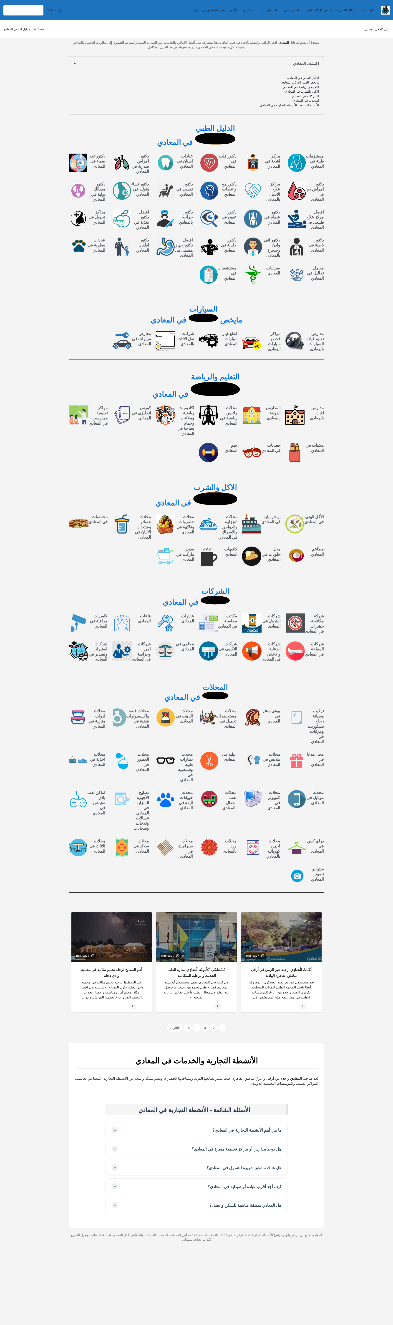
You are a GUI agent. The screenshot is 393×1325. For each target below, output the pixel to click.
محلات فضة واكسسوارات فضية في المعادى (137, 718)
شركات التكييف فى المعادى (228, 648)
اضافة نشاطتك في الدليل (23, 10)
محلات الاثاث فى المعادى (97, 846)
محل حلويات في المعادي (271, 554)
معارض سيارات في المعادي (141, 338)
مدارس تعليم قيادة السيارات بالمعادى (315, 341)
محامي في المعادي (185, 646)
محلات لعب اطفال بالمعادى (230, 800)
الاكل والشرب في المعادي (302, 91)
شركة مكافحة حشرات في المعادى (314, 623)
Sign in (51, 10)
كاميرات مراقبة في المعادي (98, 620)
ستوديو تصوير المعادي (317, 874)
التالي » (175, 1028)
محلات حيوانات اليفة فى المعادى (186, 800)
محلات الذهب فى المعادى (184, 715)
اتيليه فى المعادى (229, 757)
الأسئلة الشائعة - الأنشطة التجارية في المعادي (289, 105)
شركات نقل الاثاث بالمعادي (185, 338)
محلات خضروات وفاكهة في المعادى (185, 524)
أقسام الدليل (292, 10)
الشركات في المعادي (305, 96)
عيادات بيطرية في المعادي (96, 245)
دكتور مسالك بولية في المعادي (98, 192)
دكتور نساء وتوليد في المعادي (140, 189)
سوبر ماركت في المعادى (185, 554)
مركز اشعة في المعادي (272, 161)
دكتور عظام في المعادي (272, 217)
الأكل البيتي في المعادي (314, 519)
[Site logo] (385, 10)
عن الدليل (249, 10)
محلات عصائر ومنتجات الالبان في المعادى (143, 527)
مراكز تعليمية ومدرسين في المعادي (98, 415)
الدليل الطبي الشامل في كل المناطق (331, 10)
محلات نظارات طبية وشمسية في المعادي (185, 767)
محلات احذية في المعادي (97, 759)
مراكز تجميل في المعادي (96, 217)
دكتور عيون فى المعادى (229, 217)
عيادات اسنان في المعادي (185, 161)
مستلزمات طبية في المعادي (315, 161)
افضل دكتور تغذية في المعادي (141, 220)
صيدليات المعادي (273, 271)
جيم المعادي (231, 448)
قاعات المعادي (144, 618)
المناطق (271, 10)
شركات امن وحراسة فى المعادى (141, 651)
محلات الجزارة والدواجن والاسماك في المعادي (227, 527)
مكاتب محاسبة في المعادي (227, 620)
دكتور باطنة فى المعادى (316, 245)
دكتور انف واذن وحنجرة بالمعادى (272, 248)
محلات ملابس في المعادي (271, 759)
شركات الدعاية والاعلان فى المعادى (271, 651)
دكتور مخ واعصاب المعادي (229, 189)
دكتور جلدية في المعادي (229, 245)
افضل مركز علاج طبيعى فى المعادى (315, 220)
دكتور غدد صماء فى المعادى (97, 161)
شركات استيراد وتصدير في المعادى (98, 651)
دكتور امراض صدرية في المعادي (140, 164)
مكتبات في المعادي (315, 448)
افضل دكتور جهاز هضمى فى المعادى (184, 248)
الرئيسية (367, 10)
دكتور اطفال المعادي (142, 245)
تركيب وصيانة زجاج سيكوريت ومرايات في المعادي (316, 726)
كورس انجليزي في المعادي (141, 412)
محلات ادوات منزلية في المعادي (97, 718)
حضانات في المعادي (271, 448)
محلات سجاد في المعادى (141, 846)
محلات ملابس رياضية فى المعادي (228, 415)
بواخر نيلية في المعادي (271, 519)
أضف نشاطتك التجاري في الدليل (215, 10)
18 (188, 1028)
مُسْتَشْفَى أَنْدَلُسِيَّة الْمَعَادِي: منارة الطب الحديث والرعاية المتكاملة (196, 973)
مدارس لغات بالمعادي (317, 412)
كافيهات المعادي (230, 552)
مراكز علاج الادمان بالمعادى (273, 192)
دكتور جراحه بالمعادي (186, 217)
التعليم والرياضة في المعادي (301, 87)
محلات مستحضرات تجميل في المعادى (226, 718)
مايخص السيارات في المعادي (300, 82)
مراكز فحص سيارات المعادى (274, 341)
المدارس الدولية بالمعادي (273, 412)
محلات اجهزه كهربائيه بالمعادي (273, 849)
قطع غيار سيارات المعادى (229, 338)
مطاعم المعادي (317, 552)
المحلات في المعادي (306, 100)
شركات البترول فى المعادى (271, 620)
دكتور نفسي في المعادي (184, 189)
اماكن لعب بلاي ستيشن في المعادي (96, 802)
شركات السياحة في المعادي (314, 648)
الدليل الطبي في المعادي (303, 78)
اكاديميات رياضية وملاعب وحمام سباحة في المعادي (185, 420)
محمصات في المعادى (98, 519)
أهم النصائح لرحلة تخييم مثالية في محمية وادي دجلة (111, 973)
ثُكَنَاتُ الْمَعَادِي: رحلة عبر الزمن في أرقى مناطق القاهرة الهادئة (281, 973)
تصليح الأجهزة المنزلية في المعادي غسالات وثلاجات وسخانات (141, 810)
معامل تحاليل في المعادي (315, 273)
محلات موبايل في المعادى (315, 797)
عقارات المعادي (187, 618)
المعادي (284, 42)
